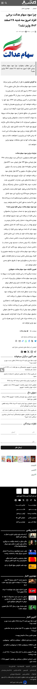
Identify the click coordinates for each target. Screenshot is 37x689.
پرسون (24, 670)
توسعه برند (20, 666)
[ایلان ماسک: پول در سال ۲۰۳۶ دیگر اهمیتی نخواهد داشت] (32, 607)
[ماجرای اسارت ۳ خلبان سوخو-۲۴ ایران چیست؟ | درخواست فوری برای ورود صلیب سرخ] (32, 581)
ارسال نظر (18, 447)
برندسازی (32, 670)
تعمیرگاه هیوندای (14, 674)
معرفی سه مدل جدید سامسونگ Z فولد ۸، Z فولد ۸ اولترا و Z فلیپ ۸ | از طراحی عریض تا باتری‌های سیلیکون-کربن (14, 599)
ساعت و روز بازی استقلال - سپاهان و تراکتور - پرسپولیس (19, 640)
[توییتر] (28, 352)
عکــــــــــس (20, 509)
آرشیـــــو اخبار (20, 513)
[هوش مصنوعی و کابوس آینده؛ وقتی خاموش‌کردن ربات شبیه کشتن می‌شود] (32, 559)
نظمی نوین (25, 674)
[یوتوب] (25, 352)
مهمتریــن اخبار (20, 522)
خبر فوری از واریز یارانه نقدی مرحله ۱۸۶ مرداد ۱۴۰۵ (21, 381)
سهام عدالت (23, 331)
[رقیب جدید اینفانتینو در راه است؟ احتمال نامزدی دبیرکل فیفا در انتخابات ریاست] (32, 552)
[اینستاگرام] (32, 352)
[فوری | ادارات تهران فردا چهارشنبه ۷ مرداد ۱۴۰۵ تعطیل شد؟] (32, 590)
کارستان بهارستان (5, 670)
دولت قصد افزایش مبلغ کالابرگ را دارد (15, 565)
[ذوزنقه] (18, 459)
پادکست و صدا (32, 513)
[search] (6, 3)
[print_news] (16, 341)
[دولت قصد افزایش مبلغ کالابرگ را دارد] (32, 566)
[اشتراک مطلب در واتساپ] (26, 342)
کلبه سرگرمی (17, 670)
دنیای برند (11, 666)
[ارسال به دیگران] (19, 342)
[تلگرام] (35, 352)
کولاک (33, 674)
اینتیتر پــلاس (32, 518)
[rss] (35, 500)
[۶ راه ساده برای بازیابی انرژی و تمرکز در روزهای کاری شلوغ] (32, 535)
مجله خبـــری (32, 522)
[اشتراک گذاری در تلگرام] (35, 342)
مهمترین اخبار (30, 576)
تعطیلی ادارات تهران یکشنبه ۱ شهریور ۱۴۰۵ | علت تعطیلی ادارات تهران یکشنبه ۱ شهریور (20, 386)
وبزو (27, 666)
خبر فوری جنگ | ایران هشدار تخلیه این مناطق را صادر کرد (19, 410)
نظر (33, 442)
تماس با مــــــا (20, 505)
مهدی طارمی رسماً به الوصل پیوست (26, 635)
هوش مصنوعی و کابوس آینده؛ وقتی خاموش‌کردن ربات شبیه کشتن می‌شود (16, 559)
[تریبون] (18, 475)
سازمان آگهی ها (20, 518)
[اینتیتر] (29, 3)
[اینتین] (18, 470)
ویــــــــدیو (32, 509)
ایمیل (13, 432)
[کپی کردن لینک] (23, 341)
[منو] (2, 2)
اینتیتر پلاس (31, 530)
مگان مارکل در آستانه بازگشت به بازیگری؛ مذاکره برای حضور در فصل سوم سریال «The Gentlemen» (15, 544)
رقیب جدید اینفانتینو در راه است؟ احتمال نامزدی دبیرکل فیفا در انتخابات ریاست (15, 552)
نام (33, 432)
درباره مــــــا (32, 505)
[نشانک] (18, 465)
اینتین (33, 666)
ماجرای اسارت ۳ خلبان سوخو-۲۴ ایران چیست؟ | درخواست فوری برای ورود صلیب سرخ (14, 582)
